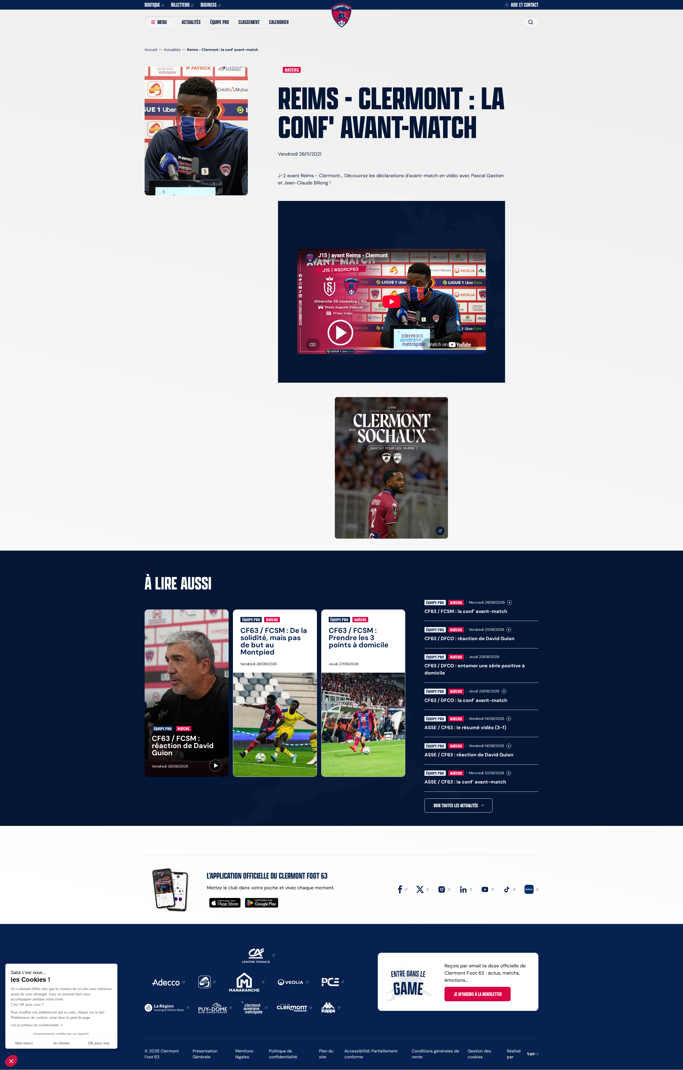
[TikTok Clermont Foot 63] (509, 889)
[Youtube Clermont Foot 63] (487, 889)
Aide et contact (524, 5)
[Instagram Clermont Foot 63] (444, 889)
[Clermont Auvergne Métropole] (254, 1007)
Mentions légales (244, 1054)
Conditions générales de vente (435, 1054)
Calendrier (279, 22)
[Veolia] (293, 982)
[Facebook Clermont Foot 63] (402, 889)
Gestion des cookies (479, 1054)
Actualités (191, 22)
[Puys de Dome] (215, 1007)
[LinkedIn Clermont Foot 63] (465, 889)
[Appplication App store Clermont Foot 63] (225, 903)
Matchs (292, 70)
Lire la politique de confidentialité (35, 1025)
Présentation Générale (205, 1054)
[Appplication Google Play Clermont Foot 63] (261, 903)
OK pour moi (98, 1043)
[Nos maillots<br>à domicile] (391, 468)
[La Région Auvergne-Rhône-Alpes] (167, 1007)
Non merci (24, 1043)
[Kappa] (330, 1007)
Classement (249, 22)
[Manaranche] (246, 981)
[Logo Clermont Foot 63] (341, 15)
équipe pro (219, 22)
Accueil (151, 49)
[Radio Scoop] (207, 981)
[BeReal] (531, 889)
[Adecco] (168, 982)
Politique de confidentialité (283, 1054)
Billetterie (180, 4)
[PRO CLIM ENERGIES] (333, 981)
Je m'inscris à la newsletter (478, 994)
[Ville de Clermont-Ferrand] (294, 1007)
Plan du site (326, 1054)
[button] (11, 1061)
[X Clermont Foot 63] (422, 889)
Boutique (152, 4)
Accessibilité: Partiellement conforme (371, 1054)
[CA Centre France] (258, 955)
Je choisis (61, 1043)
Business (209, 4)
